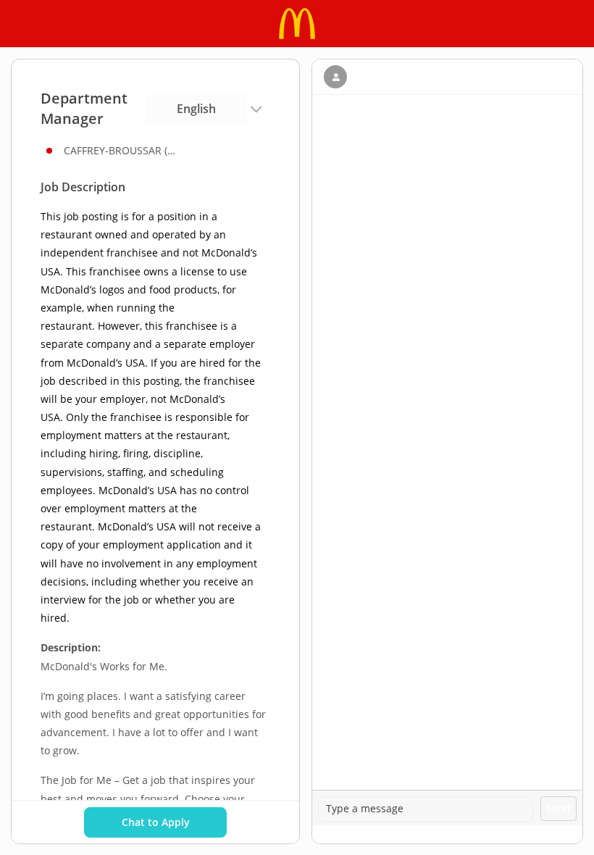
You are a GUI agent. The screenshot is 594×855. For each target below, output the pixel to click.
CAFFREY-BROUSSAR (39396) (122, 150)
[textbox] (425, 809)
